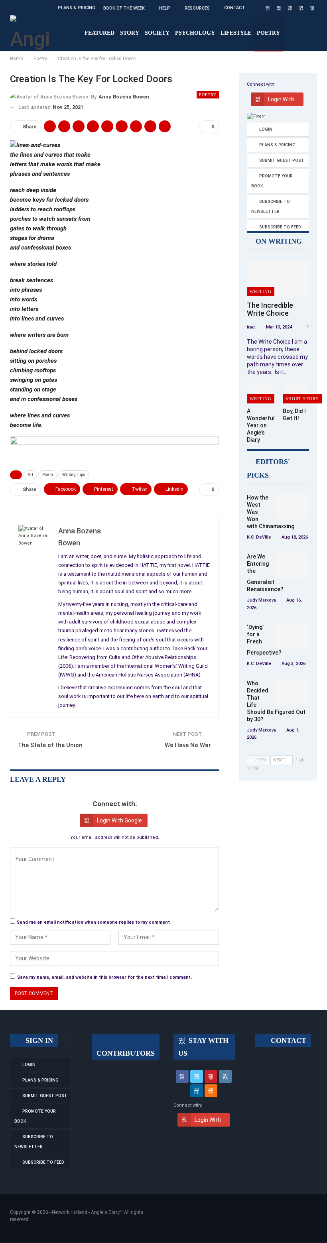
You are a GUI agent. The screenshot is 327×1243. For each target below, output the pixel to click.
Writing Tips (73, 474)
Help (164, 8)
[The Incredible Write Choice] (278, 278)
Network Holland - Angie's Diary (86, 1212)
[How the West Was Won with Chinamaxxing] (292, 506)
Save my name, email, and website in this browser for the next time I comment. (104, 977)
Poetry (268, 33)
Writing (261, 291)
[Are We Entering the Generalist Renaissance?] (292, 565)
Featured (99, 33)
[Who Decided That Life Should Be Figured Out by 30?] (292, 692)
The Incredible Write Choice (270, 309)
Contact (234, 7)
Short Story (302, 398)
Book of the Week (124, 8)
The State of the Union (50, 745)
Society (157, 33)
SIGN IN (38, 1040)
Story (129, 33)
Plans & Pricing (76, 7)
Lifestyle (236, 33)
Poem (47, 474)
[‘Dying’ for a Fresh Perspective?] (292, 636)
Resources (197, 8)
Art (30, 474)
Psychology (195, 33)
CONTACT (287, 1040)
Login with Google (119, 820)
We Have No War (188, 745)
